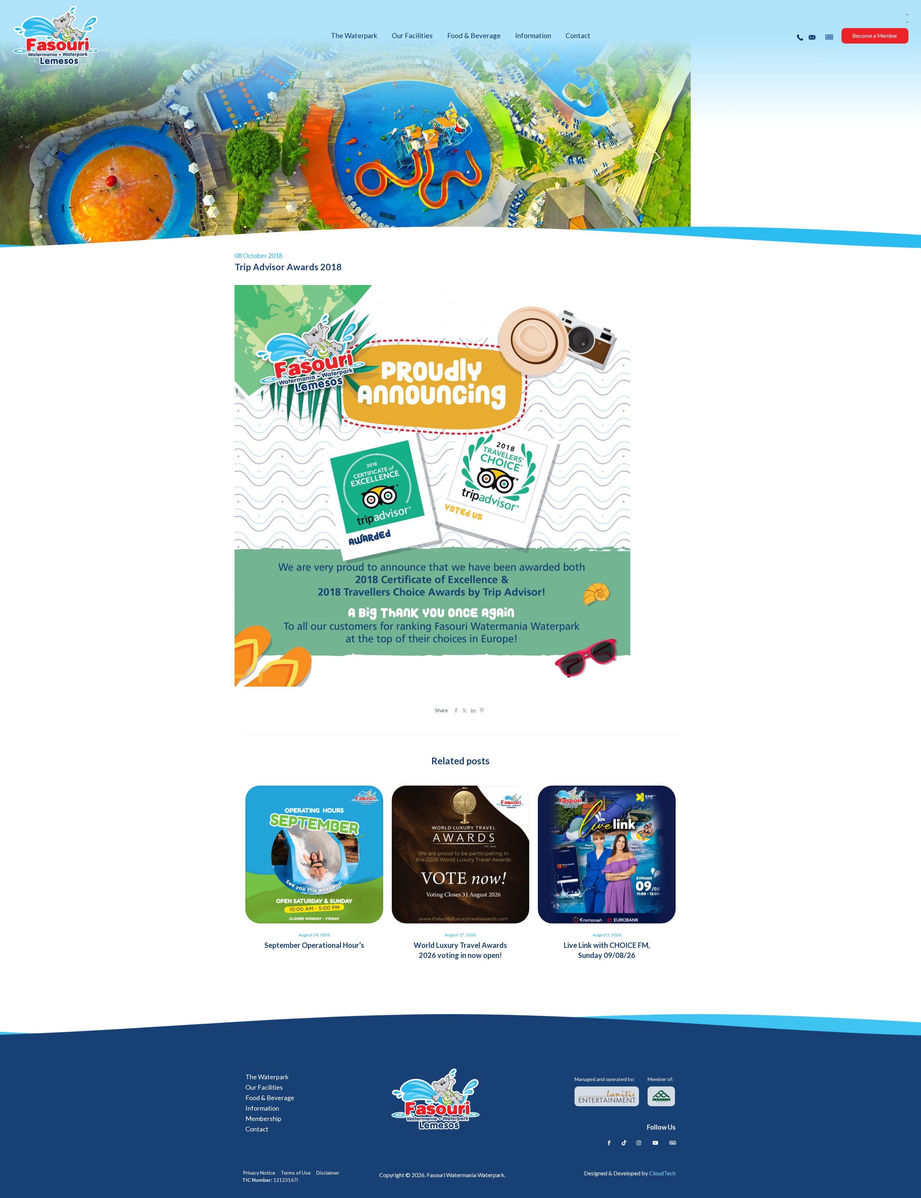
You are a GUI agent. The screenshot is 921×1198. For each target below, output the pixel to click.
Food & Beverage (269, 1098)
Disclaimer (327, 1172)
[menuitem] (829, 37)
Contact (256, 1129)
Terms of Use (296, 1172)
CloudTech (662, 1173)
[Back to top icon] (885, 1182)
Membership (263, 1118)
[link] (606, 1096)
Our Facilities (264, 1087)
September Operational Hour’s (314, 945)
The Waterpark (267, 1077)
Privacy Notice (259, 1172)
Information (262, 1108)
